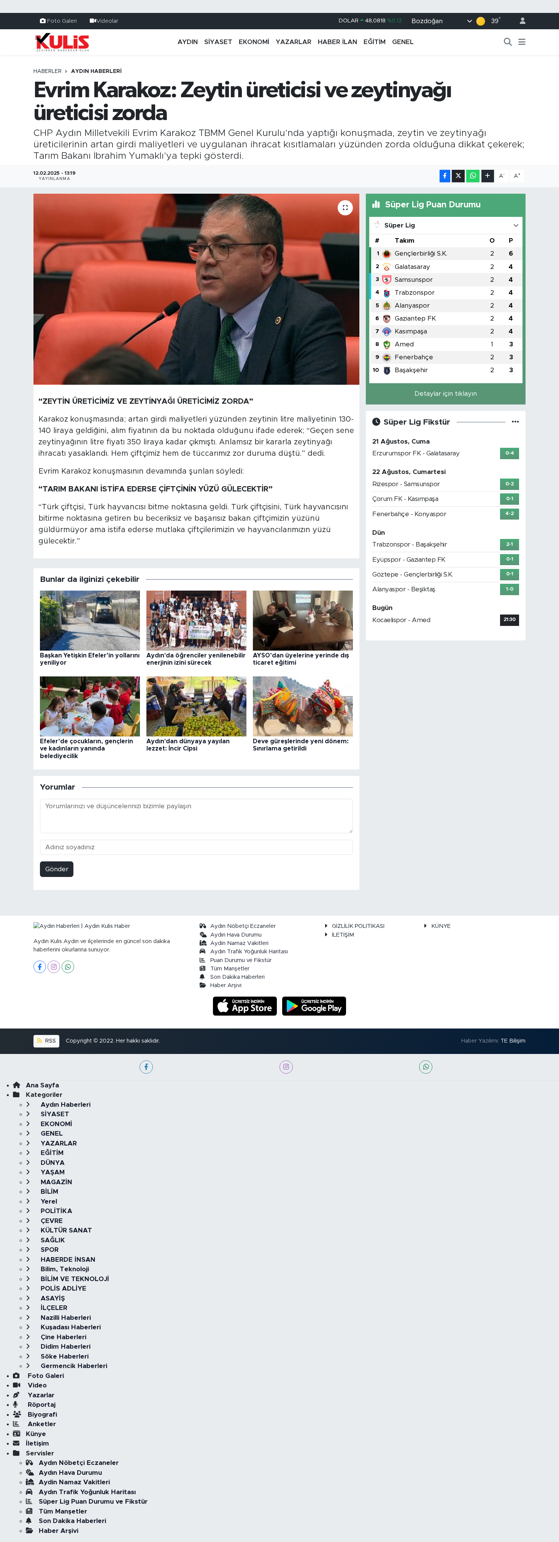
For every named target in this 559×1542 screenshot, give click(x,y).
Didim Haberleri (65, 1346)
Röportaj (41, 1404)
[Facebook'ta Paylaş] (445, 176)
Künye (36, 1434)
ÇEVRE (51, 1221)
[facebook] (146, 1067)
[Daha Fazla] (487, 176)
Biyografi (41, 1414)
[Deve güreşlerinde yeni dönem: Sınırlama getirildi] (303, 706)
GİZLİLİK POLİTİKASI (358, 926)
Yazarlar (40, 1395)
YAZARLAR (293, 42)
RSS (50, 1041)
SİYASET (218, 42)
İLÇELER (53, 1308)
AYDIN (188, 42)
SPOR (49, 1250)
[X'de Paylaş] (458, 176)
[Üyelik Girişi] (519, 21)
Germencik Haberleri (73, 1366)
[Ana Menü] (522, 42)
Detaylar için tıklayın (445, 393)
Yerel (48, 1201)
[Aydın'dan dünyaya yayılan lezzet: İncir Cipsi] (196, 706)
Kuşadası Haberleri (70, 1327)
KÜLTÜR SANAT (65, 1230)
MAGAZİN (55, 1182)
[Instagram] (54, 967)
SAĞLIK (52, 1240)
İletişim (37, 1443)
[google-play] (314, 1005)
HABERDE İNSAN (67, 1259)
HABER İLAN (337, 42)
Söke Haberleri (64, 1356)
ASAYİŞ (52, 1298)
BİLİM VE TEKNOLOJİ (74, 1279)
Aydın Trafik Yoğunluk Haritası (249, 951)
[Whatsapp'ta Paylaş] (473, 176)
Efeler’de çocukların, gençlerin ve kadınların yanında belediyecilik (86, 748)
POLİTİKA (55, 1211)
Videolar (107, 21)
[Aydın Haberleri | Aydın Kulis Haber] (62, 42)
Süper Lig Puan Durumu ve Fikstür (93, 1501)
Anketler (41, 1424)
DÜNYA (52, 1163)
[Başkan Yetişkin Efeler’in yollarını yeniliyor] (90, 620)
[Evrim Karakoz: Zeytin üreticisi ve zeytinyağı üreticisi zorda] (196, 289)
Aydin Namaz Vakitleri (239, 943)
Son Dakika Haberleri (237, 977)
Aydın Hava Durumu (236, 935)
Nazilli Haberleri (65, 1317)
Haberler (47, 71)
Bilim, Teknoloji (64, 1269)
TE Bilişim (513, 1041)
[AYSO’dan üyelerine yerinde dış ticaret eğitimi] (303, 620)
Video (36, 1385)
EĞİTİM (375, 42)
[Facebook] (39, 967)
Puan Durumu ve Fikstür (241, 960)
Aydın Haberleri (96, 71)
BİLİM (48, 1191)
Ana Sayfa (42, 1085)
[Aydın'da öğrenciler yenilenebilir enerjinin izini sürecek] (196, 620)
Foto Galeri (62, 21)
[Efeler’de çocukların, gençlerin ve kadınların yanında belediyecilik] (90, 706)
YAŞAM (52, 1172)
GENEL (403, 42)
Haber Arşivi (225, 985)
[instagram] (286, 1067)
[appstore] (246, 1005)
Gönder (56, 869)
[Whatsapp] (68, 967)
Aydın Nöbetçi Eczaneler (243, 926)
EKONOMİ (254, 42)
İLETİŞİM (343, 935)
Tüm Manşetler (229, 969)
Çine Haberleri (62, 1337)
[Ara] (508, 42)
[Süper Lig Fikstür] (515, 422)
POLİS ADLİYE (62, 1288)
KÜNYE (441, 926)
